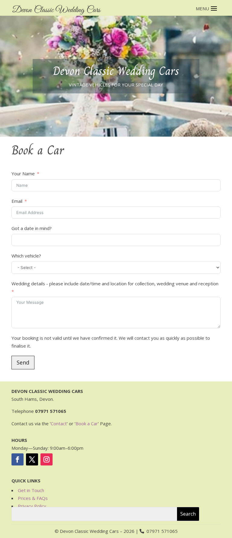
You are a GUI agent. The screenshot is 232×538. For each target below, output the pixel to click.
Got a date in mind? (31, 228)
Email (16, 201)
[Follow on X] (32, 459)
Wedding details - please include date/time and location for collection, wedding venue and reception (114, 283)
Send (23, 362)
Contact (59, 423)
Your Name (23, 173)
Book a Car (87, 423)
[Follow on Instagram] (46, 459)
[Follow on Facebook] (17, 459)
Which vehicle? (26, 256)
